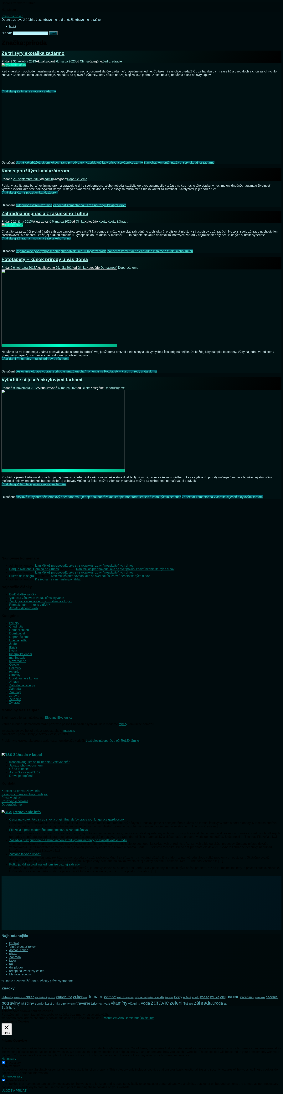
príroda (113, 162)
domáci (110, 997)
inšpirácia (22, 251)
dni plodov (16, 967)
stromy (65, 1003)
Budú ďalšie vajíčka (22, 594)
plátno (124, 497)
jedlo (150, 997)
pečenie (271, 997)
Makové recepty (20, 974)
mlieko (51, 162)
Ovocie (14, 664)
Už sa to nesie (19, 769)
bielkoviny (7, 997)
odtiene (115, 497)
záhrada (100, 251)
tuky (94, 1003)
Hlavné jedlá (18, 640)
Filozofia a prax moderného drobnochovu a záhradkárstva (48, 829)
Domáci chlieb (19, 630)
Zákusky (15, 692)
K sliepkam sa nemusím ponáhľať (58, 579)
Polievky (15, 668)
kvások (187, 997)
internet (142, 997)
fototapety (37, 371)
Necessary (13, 1062)
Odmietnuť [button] (132, 1018)
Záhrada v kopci (27, 755)
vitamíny (119, 1003)
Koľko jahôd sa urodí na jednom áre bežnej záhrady (44, 864)
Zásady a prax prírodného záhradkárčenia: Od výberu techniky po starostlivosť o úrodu (68, 840)
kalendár (158, 997)
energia (132, 997)
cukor (78, 997)
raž (11, 964)
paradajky (247, 997)
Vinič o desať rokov (22, 946)
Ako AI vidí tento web (23, 608)
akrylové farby (25, 497)
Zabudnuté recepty (22, 685)
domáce (95, 996)
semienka (42, 1003)
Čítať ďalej (29, 91)
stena (68, 371)
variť (107, 1003)
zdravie (117, 61)
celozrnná (19, 997)
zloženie (137, 162)
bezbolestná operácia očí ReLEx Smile (112, 740)
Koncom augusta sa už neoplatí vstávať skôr (39, 762)
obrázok (104, 497)
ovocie (232, 996)
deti (85, 997)
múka (214, 997)
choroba (51, 997)
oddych (41, 251)
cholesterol (41, 997)
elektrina (122, 997)
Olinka (84, 61)
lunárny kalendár (20, 654)
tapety (123, 724)
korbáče (33, 162)
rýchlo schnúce (171, 497)
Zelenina (15, 699)
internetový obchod (58, 497)
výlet (92, 251)
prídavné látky (99, 162)
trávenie (83, 1003)
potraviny (11, 1003)
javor (12, 960)
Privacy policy (11, 797)
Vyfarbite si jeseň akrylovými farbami (42, 379)
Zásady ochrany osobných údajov (25, 794)
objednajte (92, 497)
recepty (14, 671)
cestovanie (23, 371)
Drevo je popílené (21, 775)
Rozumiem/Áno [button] (113, 1018)
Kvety (102, 221)
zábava (14, 681)
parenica (84, 162)
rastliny (27, 1003)
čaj (225, 1003)
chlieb (29, 997)
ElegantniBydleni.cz (58, 717)
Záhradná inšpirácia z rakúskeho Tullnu (45, 213)
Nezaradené (17, 661)
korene (169, 997)
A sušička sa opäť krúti (24, 772)
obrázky (49, 371)
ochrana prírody (67, 162)
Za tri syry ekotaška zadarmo (33, 53)
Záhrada (122, 221)
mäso (204, 997)
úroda (217, 1003)
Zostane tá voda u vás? (25, 854)
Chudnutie (16, 626)
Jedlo (106, 61)
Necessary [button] (9, 1058)
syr (120, 162)
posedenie (53, 251)
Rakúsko (76, 251)
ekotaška (22, 162)
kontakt (14, 943)
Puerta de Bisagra (21, 576)
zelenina (179, 1003)
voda (145, 1003)
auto (19, 205)
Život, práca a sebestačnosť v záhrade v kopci (40, 601)
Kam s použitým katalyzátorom (35, 170)
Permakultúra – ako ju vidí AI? (29, 604)
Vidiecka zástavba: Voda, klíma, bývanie (36, 597)
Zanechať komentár (179, 162)
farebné (40, 497)
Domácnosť (108, 267)
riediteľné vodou (149, 497)
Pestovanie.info (27, 812)
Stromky (14, 675)
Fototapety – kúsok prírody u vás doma (45, 259)
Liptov (43, 162)
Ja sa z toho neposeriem (26, 765)
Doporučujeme (77, 179)
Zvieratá (14, 702)
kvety (32, 251)
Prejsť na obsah (12, 16)
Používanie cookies (15, 801)
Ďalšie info (147, 1018)
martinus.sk (17, 657)
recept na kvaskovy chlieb (26, 971)
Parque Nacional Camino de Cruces (34, 569)
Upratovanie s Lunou (23, 678)
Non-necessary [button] (12, 1076)
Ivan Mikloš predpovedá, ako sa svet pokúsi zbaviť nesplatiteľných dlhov (84, 565)
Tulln (85, 251)
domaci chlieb (18, 950)
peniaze (260, 997)
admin (48, 179)
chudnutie (64, 997)
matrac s (69, 730)
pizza (13, 953)
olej (223, 997)
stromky (54, 1003)
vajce (101, 1004)
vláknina (134, 1003)
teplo (73, 1004)
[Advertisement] (141, 124)
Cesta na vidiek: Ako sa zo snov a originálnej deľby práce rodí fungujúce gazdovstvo (66, 819)
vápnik (126, 162)
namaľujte (78, 497)
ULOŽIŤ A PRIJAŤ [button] (14, 1090)
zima (191, 1004)
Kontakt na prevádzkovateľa (21, 790)
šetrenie (36, 205)
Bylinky (14, 623)
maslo (195, 997)
